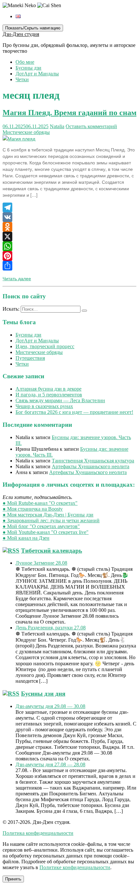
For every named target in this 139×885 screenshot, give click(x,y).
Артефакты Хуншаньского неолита (90, 466)
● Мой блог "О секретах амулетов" (41, 526)
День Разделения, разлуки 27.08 (51, 627)
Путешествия (30, 358)
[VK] (69, 217)
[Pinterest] (69, 256)
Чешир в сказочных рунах (44, 406)
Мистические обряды (26, 132)
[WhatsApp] (69, 246)
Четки (22, 79)
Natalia (57, 126)
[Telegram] (69, 207)
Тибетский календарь (51, 550)
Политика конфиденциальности (38, 833)
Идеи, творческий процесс (45, 346)
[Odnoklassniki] (69, 227)
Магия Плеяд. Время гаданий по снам (69, 112)
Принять (13, 879)
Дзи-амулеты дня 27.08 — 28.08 (50, 764)
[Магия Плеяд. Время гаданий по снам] (19, 138)
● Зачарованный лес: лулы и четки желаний (51, 520)
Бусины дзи (28, 68)
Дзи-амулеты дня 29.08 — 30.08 (50, 706)
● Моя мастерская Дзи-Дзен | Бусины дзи (48, 514)
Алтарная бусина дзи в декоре (48, 389)
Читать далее (17, 278)
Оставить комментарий (91, 126)
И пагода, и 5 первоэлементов (49, 394)
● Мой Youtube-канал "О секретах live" (46, 532)
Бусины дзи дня (43, 693)
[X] (69, 236)
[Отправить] (69, 266)
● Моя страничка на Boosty (33, 509)
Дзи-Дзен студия (21, 34)
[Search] (84, 311)
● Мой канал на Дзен (26, 538)
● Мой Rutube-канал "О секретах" (40, 503)
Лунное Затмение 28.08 (41, 563)
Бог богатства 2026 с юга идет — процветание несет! (74, 412)
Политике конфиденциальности (74, 867)
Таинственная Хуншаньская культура (93, 460)
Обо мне (25, 62)
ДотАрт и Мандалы (37, 73)
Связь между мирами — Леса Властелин (60, 400)
